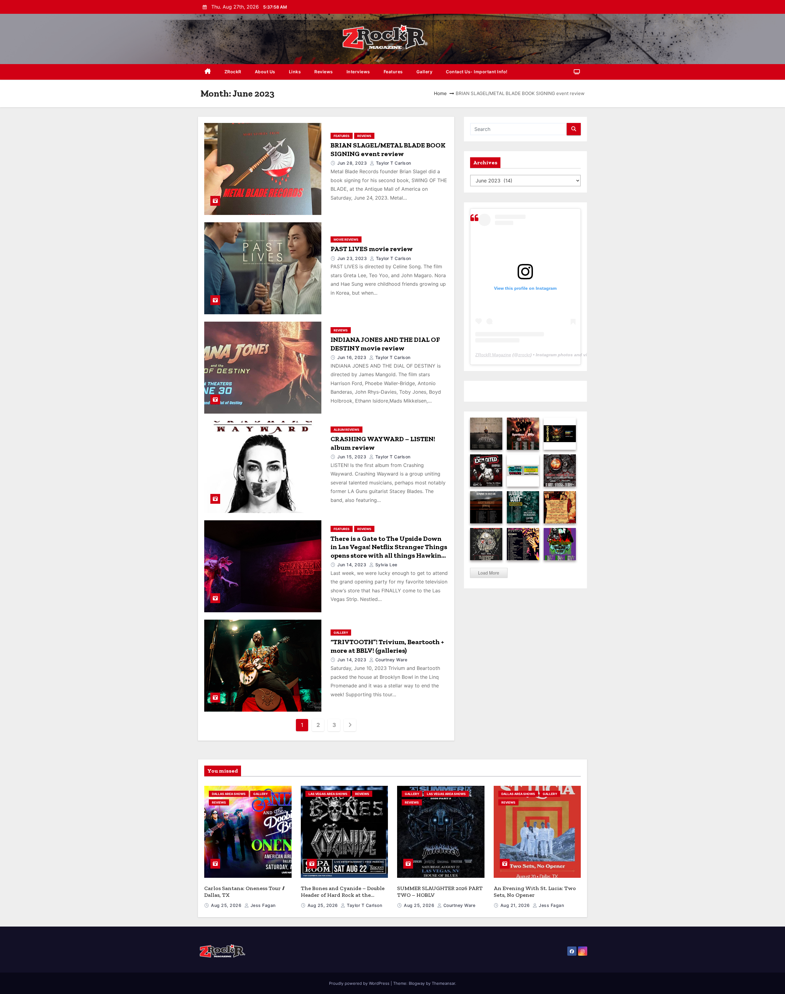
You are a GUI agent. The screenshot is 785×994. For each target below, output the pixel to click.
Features (393, 71)
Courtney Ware (390, 659)
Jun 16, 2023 (352, 357)
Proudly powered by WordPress (360, 983)
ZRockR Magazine (493, 354)
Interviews (358, 71)
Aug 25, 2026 (227, 905)
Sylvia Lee (385, 564)
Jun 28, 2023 (352, 163)
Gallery (424, 71)
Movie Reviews (346, 239)
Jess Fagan (262, 905)
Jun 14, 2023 (352, 564)
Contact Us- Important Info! (476, 71)
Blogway (417, 983)
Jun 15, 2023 (352, 456)
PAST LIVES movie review (372, 249)
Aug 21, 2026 (515, 905)
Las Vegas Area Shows (327, 794)
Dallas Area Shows (229, 794)
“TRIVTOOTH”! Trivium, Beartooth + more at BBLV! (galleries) (387, 646)
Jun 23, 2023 (352, 258)
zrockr (524, 354)
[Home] (208, 72)
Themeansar (443, 983)
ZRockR (232, 71)
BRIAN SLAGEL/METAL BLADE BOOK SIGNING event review (388, 149)
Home (440, 93)
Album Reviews (346, 429)
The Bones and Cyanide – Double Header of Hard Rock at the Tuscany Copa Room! (343, 895)
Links (295, 71)
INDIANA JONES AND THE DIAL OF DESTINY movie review (385, 343)
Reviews (323, 71)
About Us (265, 71)
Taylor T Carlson (392, 163)
